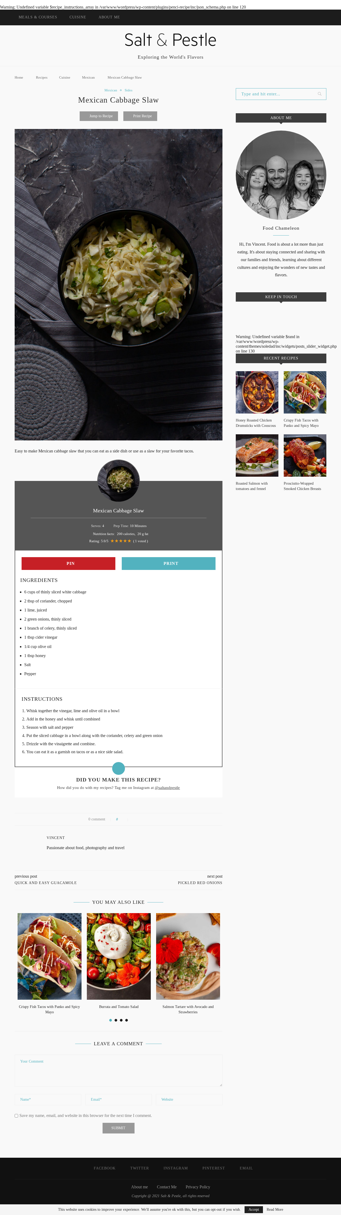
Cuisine (78, 17)
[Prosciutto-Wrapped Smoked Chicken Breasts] (305, 455)
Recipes (41, 77)
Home (19, 77)
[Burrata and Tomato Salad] (119, 956)
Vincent (56, 838)
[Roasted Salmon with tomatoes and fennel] (257, 455)
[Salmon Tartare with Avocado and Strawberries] (188, 956)
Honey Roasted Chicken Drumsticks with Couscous (256, 423)
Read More (275, 1210)
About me (109, 17)
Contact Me (167, 1187)
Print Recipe (142, 116)
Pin (70, 563)
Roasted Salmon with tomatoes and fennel (252, 486)
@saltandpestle (167, 787)
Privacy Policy (198, 1187)
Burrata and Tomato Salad (119, 1007)
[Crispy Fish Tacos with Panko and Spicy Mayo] (50, 956)
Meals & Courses (38, 17)
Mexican (88, 77)
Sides (128, 90)
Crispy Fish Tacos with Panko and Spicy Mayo (301, 423)
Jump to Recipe (101, 116)
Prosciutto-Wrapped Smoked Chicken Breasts (302, 486)
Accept (254, 1210)
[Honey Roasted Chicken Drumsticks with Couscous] (257, 392)
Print (170, 563)
